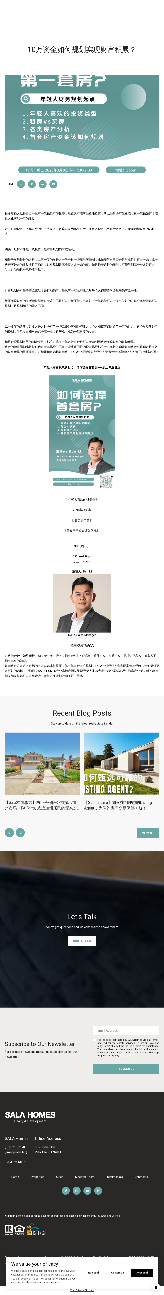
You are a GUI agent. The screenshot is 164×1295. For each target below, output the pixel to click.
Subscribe (126, 1068)
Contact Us (142, 1176)
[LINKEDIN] (98, 1191)
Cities (59, 1176)
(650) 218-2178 (15, 1147)
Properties (37, 1176)
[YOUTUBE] (87, 1191)
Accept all (142, 1272)
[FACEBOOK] (66, 1191)
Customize (117, 1272)
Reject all (93, 1272)
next (20, 832)
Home (15, 1176)
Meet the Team (85, 1176)
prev (9, 832)
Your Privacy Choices (82, 1290)
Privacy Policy (127, 1055)
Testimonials (115, 1176)
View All (148, 833)
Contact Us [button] (82, 941)
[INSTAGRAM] (77, 1191)
